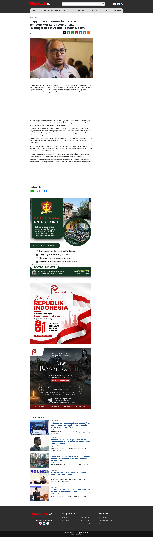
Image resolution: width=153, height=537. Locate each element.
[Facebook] (68, 32)
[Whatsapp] (72, 32)
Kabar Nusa (45, 10)
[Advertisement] (61, 106)
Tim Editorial (103, 517)
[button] (99, 10)
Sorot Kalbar (56, 10)
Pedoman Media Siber (106, 520)
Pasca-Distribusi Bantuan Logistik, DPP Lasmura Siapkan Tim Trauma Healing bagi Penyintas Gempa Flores (70, 458)
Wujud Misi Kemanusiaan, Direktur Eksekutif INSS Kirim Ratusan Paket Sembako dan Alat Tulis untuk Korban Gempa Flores (71, 425)
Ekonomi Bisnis (68, 10)
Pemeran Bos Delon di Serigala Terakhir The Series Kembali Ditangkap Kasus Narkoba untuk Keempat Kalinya (70, 442)
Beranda (35, 10)
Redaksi (104, 10)
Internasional (81, 10)
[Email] (88, 32)
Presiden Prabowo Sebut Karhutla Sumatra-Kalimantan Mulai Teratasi (69, 474)
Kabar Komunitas (86, 524)
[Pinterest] (76, 32)
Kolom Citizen (93, 10)
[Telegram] (84, 32)
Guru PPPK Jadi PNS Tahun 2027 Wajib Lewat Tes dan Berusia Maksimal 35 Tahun (70, 490)
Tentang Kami (116, 10)
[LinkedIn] (80, 32)
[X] (64, 32)
